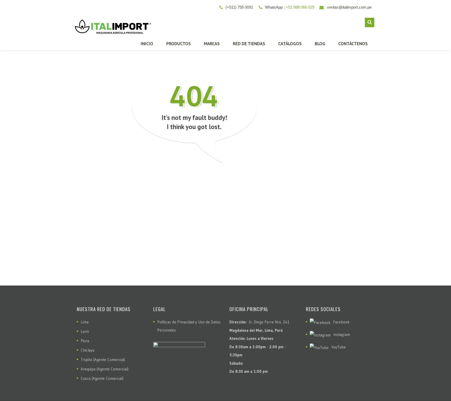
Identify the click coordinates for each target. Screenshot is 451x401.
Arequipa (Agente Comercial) (104, 369)
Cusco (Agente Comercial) (102, 378)
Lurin (85, 331)
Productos (178, 44)
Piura (85, 340)
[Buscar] (369, 22)
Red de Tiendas (249, 44)
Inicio (147, 44)
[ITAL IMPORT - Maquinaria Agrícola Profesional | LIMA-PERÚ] (112, 25)
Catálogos (290, 44)
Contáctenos (353, 44)
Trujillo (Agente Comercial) (103, 359)
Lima (84, 321)
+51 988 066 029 (300, 7)
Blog (320, 44)
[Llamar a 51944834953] (435, 384)
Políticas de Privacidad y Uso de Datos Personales (189, 326)
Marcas (212, 44)
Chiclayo (87, 350)
